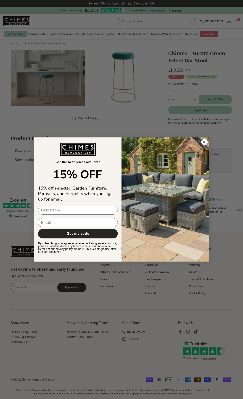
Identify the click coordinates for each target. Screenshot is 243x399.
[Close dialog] (204, 142)
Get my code (78, 233)
